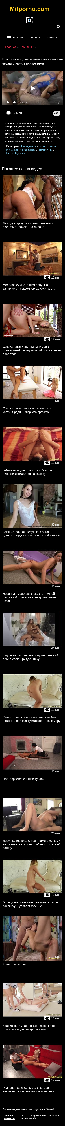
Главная (35, 38)
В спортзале (47, 146)
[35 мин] (32, 527)
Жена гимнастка (14, 964)
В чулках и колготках (21, 149)
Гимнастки (45, 149)
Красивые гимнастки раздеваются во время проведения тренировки (29, 1027)
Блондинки (28, 146)
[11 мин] (32, 589)
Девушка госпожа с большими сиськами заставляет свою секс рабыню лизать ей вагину (32, 844)
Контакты (52, 38)
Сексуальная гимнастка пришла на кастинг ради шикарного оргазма (27, 410)
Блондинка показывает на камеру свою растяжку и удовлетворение (30, 904)
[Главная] (32, 9)
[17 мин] (32, 342)
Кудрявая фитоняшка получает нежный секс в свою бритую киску (30, 657)
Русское (20, 153)
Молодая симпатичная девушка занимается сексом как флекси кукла (29, 286)
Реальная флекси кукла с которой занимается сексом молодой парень (28, 1089)
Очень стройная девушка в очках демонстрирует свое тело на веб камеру (31, 533)
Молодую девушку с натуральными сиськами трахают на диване (28, 225)
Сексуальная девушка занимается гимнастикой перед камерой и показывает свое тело (32, 350)
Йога (9, 153)
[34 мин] (32, 651)
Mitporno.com (38, 1115)
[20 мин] (32, 218)
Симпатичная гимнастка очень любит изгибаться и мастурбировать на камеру (31, 719)
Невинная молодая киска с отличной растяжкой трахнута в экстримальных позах (29, 597)
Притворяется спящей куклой (23, 779)
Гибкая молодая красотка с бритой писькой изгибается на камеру (27, 472)
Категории (19, 38)
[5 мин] (32, 404)
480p (56, 113)
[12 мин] (32, 280)
